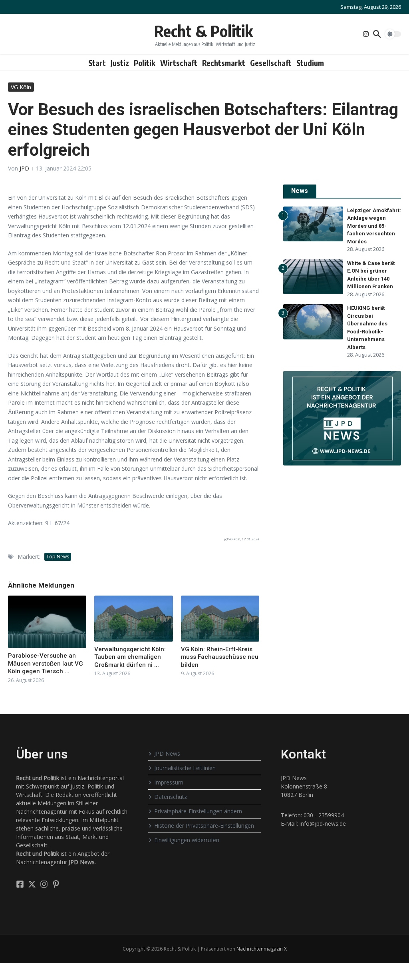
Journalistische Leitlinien (185, 768)
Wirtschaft (178, 63)
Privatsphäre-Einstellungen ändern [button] (198, 811)
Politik (144, 63)
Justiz (120, 63)
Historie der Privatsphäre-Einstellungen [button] (204, 825)
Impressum (168, 782)
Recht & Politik (203, 31)
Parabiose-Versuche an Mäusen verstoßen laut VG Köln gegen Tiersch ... (45, 663)
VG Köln (21, 87)
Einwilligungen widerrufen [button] (186, 840)
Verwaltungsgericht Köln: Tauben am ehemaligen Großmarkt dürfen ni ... (130, 657)
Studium (310, 63)
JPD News (167, 753)
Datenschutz (170, 796)
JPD (24, 168)
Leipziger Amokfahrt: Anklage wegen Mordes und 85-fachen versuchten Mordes (374, 226)
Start (97, 63)
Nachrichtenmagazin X (261, 948)
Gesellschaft (271, 63)
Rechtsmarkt (223, 63)
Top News (57, 556)
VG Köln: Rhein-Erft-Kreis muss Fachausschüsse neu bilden (219, 657)
